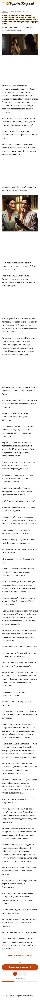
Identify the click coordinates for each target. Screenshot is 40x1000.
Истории (5, 12)
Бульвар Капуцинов (21, 3)
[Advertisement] (20, 69)
